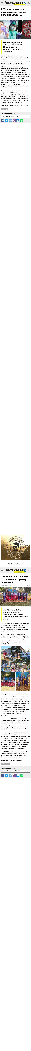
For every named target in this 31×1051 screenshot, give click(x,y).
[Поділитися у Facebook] (2, 120)
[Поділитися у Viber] (14, 120)
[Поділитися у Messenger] (17, 120)
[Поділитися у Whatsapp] (21, 120)
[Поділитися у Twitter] (6, 120)
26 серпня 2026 (4, 585)
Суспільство (6, 763)
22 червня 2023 (4, 18)
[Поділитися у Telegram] (10, 120)
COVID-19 (5, 109)
